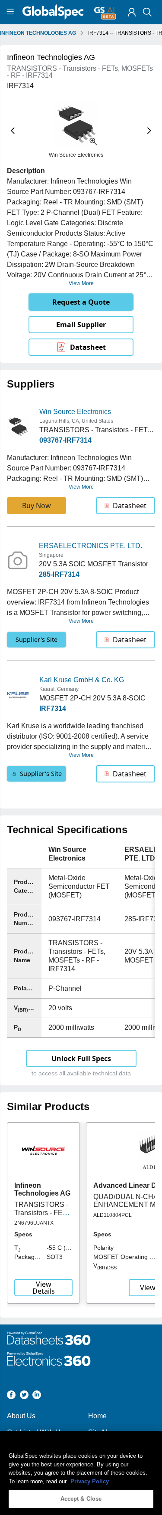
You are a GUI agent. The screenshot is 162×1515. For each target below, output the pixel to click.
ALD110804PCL (112, 1215)
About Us (21, 1416)
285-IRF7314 (59, 574)
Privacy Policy (89, 1481)
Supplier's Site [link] (36, 639)
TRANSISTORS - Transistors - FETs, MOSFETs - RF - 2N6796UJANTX (42, 1216)
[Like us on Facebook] (11, 1396)
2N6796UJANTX (34, 1223)
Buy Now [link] (36, 505)
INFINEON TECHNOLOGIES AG (38, 33)
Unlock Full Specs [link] (81, 1058)
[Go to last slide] (13, 131)
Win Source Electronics (75, 411)
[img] (131, 12)
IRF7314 (52, 708)
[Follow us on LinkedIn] (36, 1396)
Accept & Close (81, 1498)
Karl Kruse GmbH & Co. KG (81, 680)
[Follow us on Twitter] (24, 1396)
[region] (81, 1473)
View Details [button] (43, 1287)
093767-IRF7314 (65, 440)
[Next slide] (149, 131)
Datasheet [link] (88, 347)
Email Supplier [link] (81, 324)
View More (81, 283)
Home (97, 1416)
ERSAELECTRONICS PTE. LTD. (90, 545)
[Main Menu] (11, 12)
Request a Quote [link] (81, 302)
